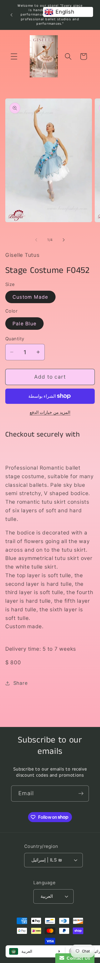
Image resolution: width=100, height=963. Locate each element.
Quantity (14, 338)
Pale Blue (24, 323)
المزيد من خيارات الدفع (50, 412)
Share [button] (20, 683)
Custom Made (30, 297)
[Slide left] (36, 240)
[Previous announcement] (11, 15)
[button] (14, 56)
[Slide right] (64, 240)
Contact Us (77, 958)
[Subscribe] (81, 793)
